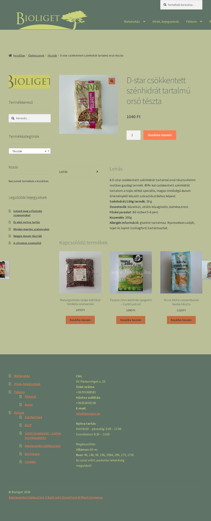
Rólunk (19, 412)
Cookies (30, 462)
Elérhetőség (33, 417)
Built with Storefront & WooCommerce (75, 497)
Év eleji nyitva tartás (26, 222)
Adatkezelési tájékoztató (43, 446)
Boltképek (32, 454)
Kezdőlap (19, 55)
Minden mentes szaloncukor (31, 229)
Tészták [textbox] (28, 151)
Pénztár (30, 396)
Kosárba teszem (160, 135)
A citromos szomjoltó (27, 243)
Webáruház (132, 21)
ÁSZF (28, 425)
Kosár (29, 404)
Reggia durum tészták (27, 236)
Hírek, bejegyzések (165, 21)
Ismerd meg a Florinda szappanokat (27, 213)
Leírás (63, 172)
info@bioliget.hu (88, 413)
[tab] (80, 172)
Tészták (52, 55)
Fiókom (191, 21)
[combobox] (30, 151)
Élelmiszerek (36, 55)
